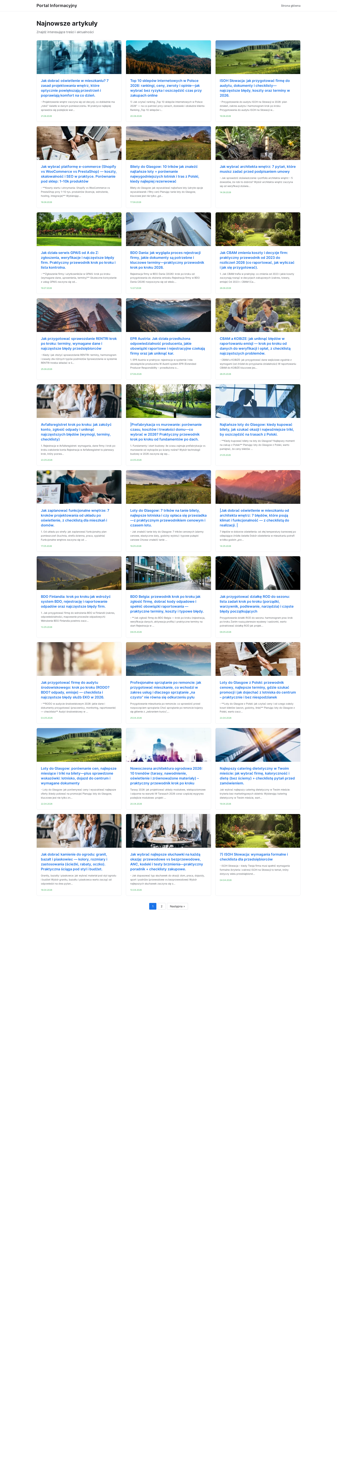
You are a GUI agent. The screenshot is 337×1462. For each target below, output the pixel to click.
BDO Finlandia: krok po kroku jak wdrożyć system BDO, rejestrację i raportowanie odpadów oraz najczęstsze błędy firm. (76, 601)
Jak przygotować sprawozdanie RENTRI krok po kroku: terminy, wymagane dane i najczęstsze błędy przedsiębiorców (79, 344)
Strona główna (290, 5)
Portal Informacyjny (57, 5)
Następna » (177, 906)
